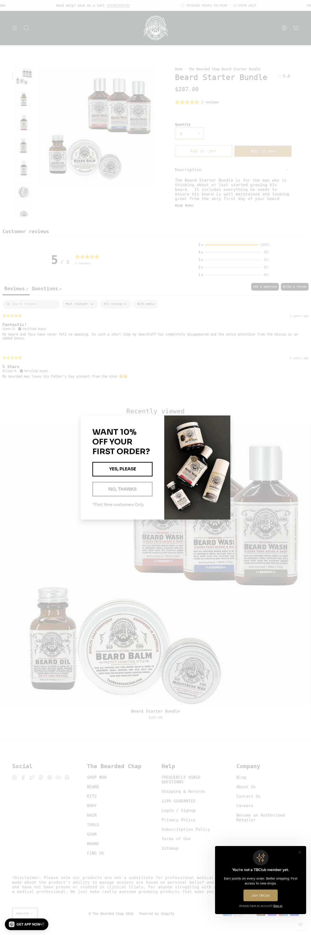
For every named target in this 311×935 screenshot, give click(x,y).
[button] (26, 924)
